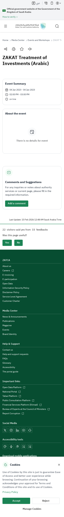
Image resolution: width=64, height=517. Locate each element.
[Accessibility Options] (58, 3)
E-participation (9, 279)
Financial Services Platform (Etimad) (20, 404)
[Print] (14, 49)
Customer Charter (11, 301)
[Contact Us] (45, 3)
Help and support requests (15, 354)
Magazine (7, 325)
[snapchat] (29, 430)
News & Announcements (14, 316)
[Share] (5, 49)
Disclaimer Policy (10, 292)
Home (5, 40)
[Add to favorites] (22, 49)
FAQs (5, 358)
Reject (45, 501)
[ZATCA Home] (31, 26)
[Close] (59, 464)
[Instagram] (11, 430)
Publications (8, 321)
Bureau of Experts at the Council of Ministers (24, 409)
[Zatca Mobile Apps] (51, 3)
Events (5, 329)
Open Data (7, 283)
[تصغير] (23, 446)
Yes (7, 243)
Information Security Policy (15, 288)
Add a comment (17, 203)
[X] (4, 430)
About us (6, 266)
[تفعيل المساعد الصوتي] (11, 446)
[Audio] (30, 49)
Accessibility (8, 367)
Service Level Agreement (14, 296)
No (18, 243)
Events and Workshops (39, 40)
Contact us (7, 350)
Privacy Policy (10, 492)
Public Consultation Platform (16, 400)
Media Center (18, 40)
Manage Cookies (32, 509)
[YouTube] (23, 430)
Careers (6, 270)
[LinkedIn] (17, 430)
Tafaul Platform (9, 396)
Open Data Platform (11, 387)
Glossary (6, 363)
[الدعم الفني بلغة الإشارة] (17, 446)
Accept (16, 501)
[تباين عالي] (4, 446)
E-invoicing (8, 275)
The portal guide (10, 371)
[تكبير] (29, 446)
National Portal (9, 391)
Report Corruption (11, 413)
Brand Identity (9, 334)
